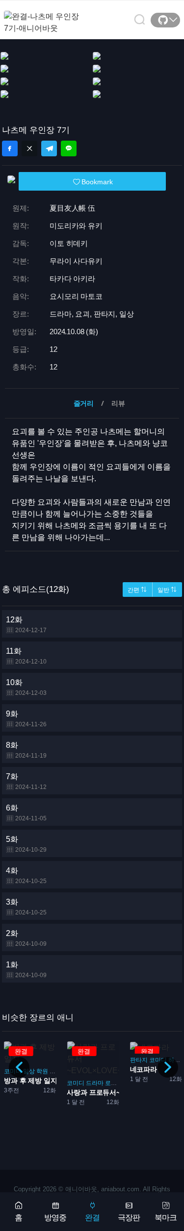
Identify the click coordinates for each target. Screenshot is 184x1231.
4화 (26, 875)
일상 (29, 1071)
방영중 (55, 1217)
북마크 (166, 1217)
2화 (26, 938)
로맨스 (114, 1083)
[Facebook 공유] (10, 148)
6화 (26, 813)
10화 (26, 687)
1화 (26, 969)
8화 (26, 750)
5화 (26, 844)
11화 (26, 656)
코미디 (75, 1083)
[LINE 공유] (69, 148)
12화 (26, 625)
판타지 (139, 1060)
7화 (26, 781)
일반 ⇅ (167, 590)
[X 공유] (29, 148)
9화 (26, 719)
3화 (26, 907)
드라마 (95, 1083)
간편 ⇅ (137, 590)
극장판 (129, 1217)
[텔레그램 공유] (49, 148)
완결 (92, 1217)
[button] (168, 1067)
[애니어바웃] (43, 16)
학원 (42, 1071)
